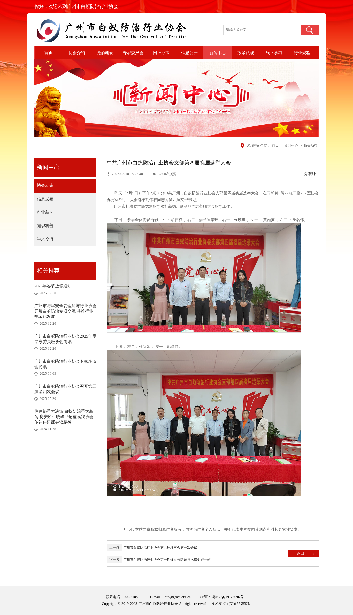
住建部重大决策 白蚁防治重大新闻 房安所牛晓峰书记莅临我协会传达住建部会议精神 (63, 416)
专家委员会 (133, 53)
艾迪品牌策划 (240, 604)
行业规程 (302, 53)
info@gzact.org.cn (177, 597)
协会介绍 (76, 53)
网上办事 (161, 53)
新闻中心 (217, 53)
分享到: (310, 174)
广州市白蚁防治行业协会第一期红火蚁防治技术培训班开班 (160, 560)
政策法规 (245, 53)
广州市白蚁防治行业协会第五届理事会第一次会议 (153, 547)
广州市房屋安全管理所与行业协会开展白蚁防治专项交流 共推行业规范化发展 (65, 311)
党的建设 (105, 53)
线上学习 (274, 53)
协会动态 (310, 145)
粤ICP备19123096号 (227, 597)
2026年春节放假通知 (53, 286)
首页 (48, 53)
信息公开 (189, 53)
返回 (300, 553)
